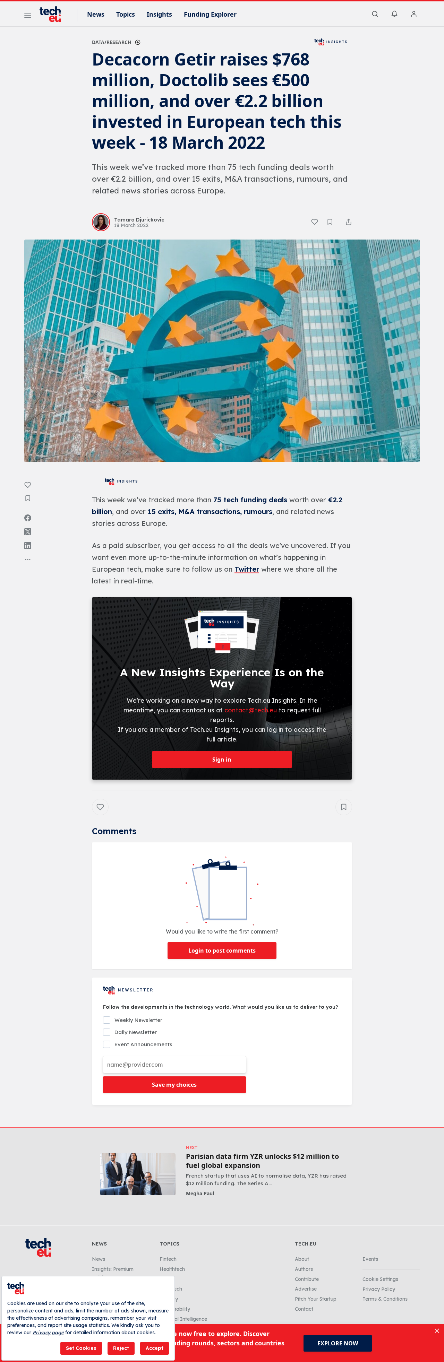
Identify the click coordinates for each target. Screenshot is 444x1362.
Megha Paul (200, 1193)
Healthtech (172, 1269)
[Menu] (27, 16)
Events (370, 1259)
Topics (125, 14)
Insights (159, 14)
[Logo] (53, 14)
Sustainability (175, 1309)
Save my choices (174, 1084)
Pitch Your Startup (315, 1299)
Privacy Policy (378, 1289)
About (302, 1259)
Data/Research (111, 42)
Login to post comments (222, 950)
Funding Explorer (210, 14)
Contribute (307, 1279)
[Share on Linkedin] (27, 545)
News (95, 14)
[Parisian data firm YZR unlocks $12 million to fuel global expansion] (138, 1174)
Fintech (168, 1259)
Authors (304, 1269)
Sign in (221, 759)
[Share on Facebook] (27, 517)
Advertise (306, 1289)
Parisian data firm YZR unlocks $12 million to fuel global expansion (262, 1161)
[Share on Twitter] (27, 531)
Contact (304, 1309)
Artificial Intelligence (183, 1319)
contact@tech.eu (250, 710)
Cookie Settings (380, 1279)
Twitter (246, 569)
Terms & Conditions (385, 1299)
